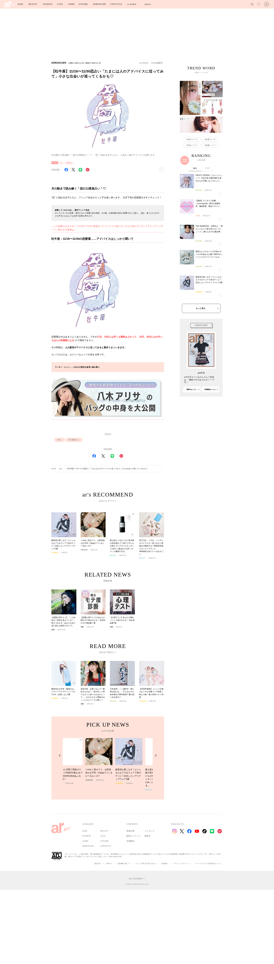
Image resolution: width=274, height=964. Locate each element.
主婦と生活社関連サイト (137, 878)
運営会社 (97, 863)
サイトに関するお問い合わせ (145, 863)
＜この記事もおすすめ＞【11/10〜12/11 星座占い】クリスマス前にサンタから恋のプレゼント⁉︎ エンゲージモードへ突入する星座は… (107, 228)
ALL (195, 168)
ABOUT (109, 863)
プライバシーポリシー (181, 863)
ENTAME (83, 4)
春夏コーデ (211, 139)
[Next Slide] (155, 755)
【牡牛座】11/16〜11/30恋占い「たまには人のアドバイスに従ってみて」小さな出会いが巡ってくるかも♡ (107, 469)
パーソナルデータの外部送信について (208, 863)
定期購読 (130, 841)
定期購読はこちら (210, 389)
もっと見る (200, 308)
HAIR (20, 4)
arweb (53, 469)
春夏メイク (211, 145)
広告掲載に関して (123, 863)
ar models (131, 4)
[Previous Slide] (59, 755)
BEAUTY (33, 4)
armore (147, 4)
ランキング (150, 831)
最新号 (148, 836)
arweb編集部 (157, 63)
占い (62, 163)
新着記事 (130, 831)
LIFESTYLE (116, 4)
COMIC (71, 4)
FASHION (47, 4)
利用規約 (164, 863)
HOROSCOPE (99, 4)
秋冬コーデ (193, 139)
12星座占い (69, 163)
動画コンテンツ (133, 836)
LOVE (60, 4)
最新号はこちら (192, 389)
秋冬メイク (193, 145)
